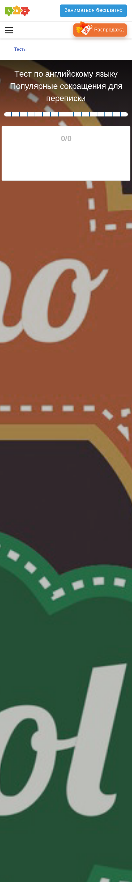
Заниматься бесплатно (93, 10)
